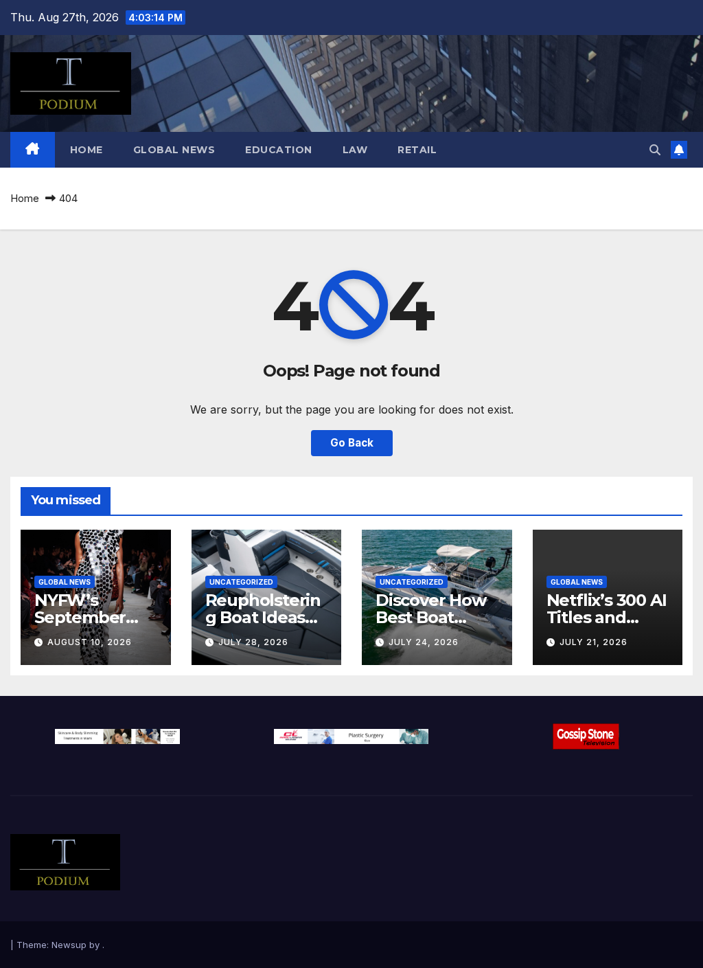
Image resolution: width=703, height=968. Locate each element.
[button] (654, 150)
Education (278, 150)
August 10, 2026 (89, 642)
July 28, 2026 (253, 642)
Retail (417, 150)
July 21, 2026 (593, 642)
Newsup (69, 944)
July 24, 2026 (424, 642)
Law (355, 150)
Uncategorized (241, 582)
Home (86, 150)
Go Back (351, 442)
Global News (174, 150)
